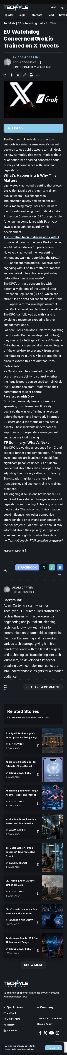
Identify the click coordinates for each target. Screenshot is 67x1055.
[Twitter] (45, 1032)
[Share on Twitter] (18, 75)
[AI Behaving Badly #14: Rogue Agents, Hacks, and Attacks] (52, 797)
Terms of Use (28, 1049)
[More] (38, 75)
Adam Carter (27, 57)
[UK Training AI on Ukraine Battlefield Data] (52, 887)
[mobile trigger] (60, 7)
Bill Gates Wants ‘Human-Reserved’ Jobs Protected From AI (20, 852)
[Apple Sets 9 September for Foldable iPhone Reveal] (52, 769)
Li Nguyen (15, 744)
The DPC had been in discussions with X (31, 237)
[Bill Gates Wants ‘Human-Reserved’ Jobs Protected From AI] (52, 857)
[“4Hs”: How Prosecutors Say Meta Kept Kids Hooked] (52, 916)
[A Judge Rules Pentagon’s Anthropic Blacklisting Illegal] (52, 740)
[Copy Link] (24, 75)
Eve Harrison (18, 862)
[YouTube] (51, 1032)
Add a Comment (24, 62)
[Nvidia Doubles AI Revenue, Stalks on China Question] (52, 826)
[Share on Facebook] (11, 75)
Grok (7, 190)
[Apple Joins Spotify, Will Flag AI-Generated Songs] (52, 945)
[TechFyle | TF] (16, 7)
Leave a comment (45, 687)
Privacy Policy (11, 1049)
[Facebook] (40, 1032)
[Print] (31, 75)
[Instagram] (57, 1032)
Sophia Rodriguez (21, 920)
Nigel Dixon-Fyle (20, 772)
